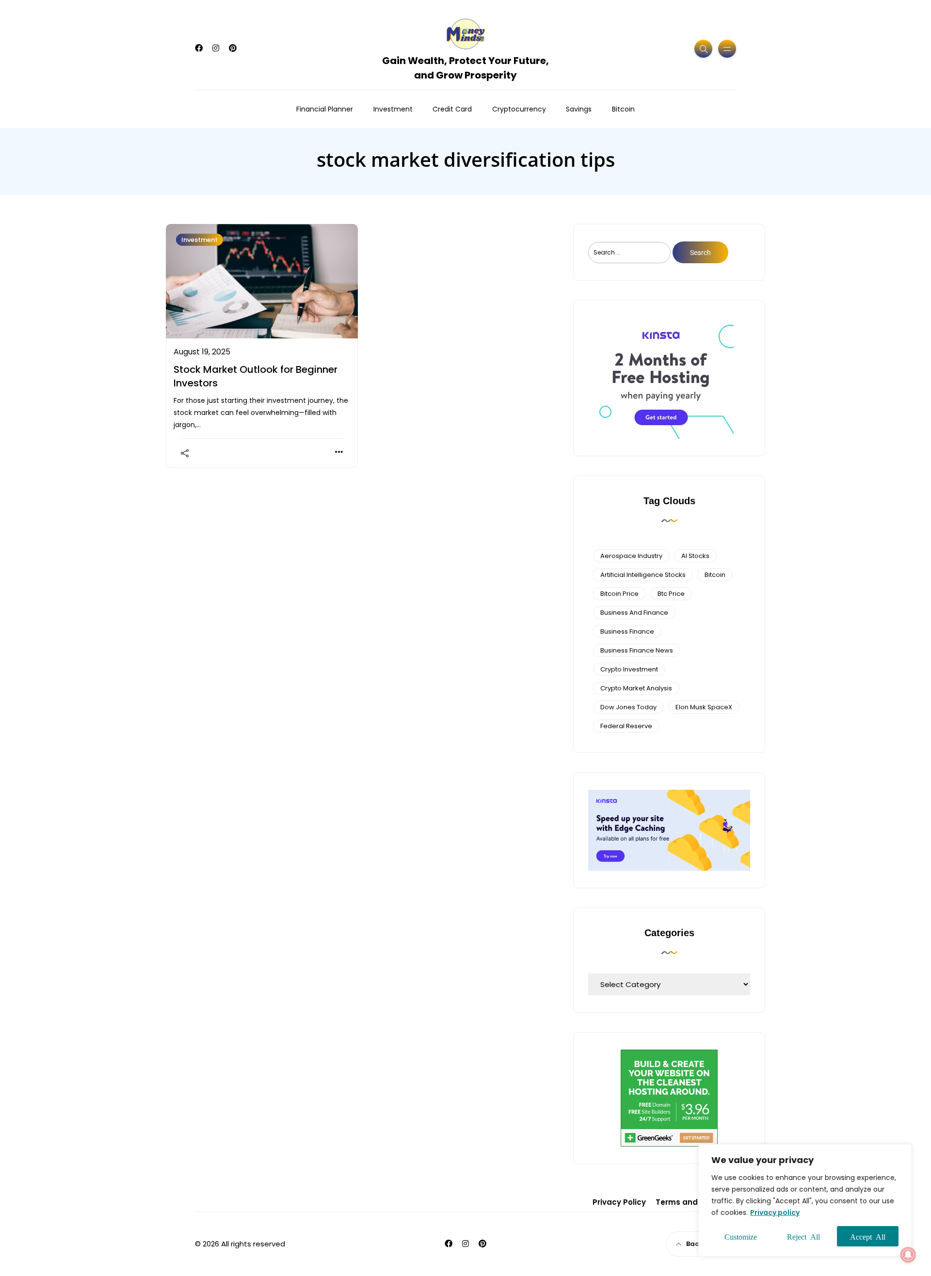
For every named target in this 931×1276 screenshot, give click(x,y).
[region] (805, 1200)
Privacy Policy (619, 1202)
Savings (579, 109)
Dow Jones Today (628, 707)
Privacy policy (775, 1212)
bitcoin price (619, 593)
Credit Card (452, 109)
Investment (393, 109)
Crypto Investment (629, 669)
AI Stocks (695, 555)
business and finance (634, 612)
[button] (908, 1254)
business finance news (636, 650)
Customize (740, 1236)
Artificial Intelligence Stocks (643, 574)
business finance (627, 631)
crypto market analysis (636, 688)
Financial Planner (324, 109)
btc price (671, 593)
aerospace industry (631, 555)
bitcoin (715, 574)
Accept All (867, 1236)
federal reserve (626, 726)
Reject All (803, 1236)
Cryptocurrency (519, 109)
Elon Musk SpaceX (703, 707)
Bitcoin (623, 109)
